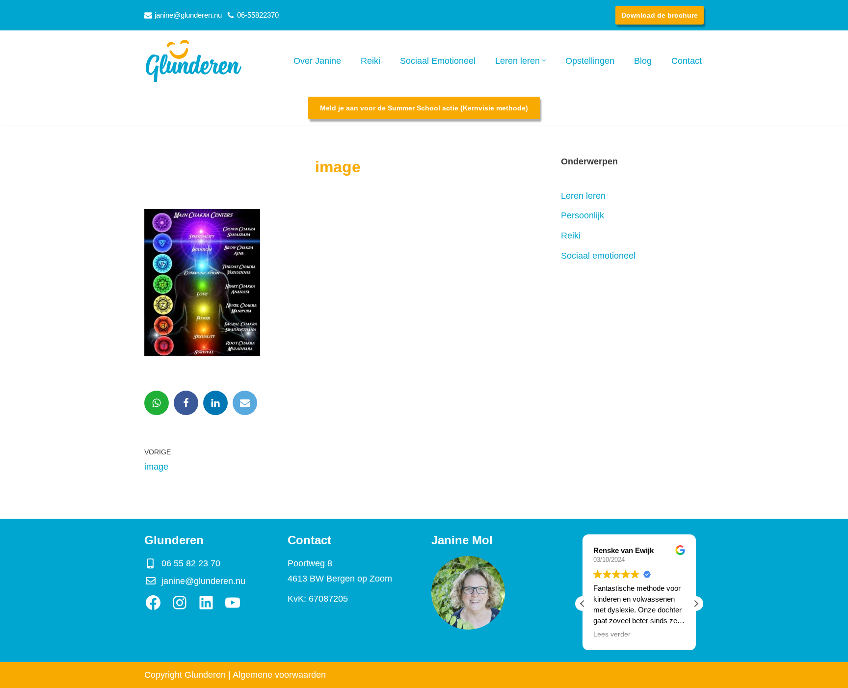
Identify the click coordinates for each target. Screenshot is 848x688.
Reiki (370, 61)
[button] (544, 60)
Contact (686, 61)
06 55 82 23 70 (190, 563)
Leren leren (583, 196)
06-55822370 (258, 15)
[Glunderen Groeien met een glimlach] (193, 60)
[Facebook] (186, 403)
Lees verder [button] (612, 634)
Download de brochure (659, 15)
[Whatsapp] (156, 403)
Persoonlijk (582, 215)
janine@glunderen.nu (188, 15)
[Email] (245, 403)
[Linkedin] (215, 403)
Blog (643, 61)
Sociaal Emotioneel (438, 61)
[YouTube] (232, 602)
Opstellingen (589, 61)
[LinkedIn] (206, 602)
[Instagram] (179, 602)
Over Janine (317, 61)
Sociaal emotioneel (598, 256)
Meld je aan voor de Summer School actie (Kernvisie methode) (424, 108)
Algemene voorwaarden (279, 675)
